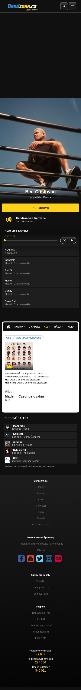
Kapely (41, 487)
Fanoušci (41, 506)
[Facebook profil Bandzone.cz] (21, 558)
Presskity (41, 581)
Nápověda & (41, 613)
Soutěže (41, 518)
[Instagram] (49, 558)
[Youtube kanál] (30, 558)
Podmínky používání (41, 625)
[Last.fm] (58, 558)
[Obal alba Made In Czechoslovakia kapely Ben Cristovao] (19, 356)
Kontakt (41, 619)
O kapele (34, 326)
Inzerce (41, 550)
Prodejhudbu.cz (41, 587)
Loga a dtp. (41, 638)
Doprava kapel (41, 594)
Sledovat (43, 207)
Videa (70, 326)
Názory (59, 326)
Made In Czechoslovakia (28, 337)
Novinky (20, 326)
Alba (47, 326)
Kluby (41, 512)
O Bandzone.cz (41, 631)
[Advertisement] (40, 55)
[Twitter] (39, 558)
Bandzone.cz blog (41, 524)
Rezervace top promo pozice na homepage (41, 543)
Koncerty (41, 493)
